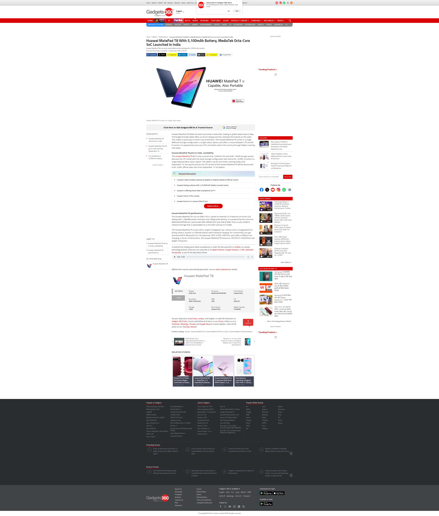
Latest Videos (265, 198)
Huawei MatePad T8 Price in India (216, 332)
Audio (224, 25)
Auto (187, 20)
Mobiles (169, 25)
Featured (263, 138)
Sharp (280, 412)
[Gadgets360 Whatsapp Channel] (284, 190)
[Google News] (290, 190)
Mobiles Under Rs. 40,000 (155, 418)
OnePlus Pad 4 (175, 415)
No (229, 11)
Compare (255, 20)
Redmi (280, 407)
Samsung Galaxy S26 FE (205, 409)
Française (246, 496)
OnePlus (265, 420)
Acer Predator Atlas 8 (227, 420)
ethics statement (222, 269)
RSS (243, 249)
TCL (279, 418)
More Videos (285, 262)
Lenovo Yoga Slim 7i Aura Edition (157, 431)
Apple (248, 409)
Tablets (261, 25)
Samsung (281, 409)
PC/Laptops (238, 25)
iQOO (248, 426)
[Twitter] (267, 190)
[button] (252, 371)
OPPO (264, 423)
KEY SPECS (179, 291)
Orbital (237, 247)
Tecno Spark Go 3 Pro (204, 407)
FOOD (183, 3)
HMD (247, 415)
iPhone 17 (173, 426)
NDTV (148, 3)
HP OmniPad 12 (175, 409)
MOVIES (170, 3)
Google (248, 412)
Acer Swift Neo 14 (203, 428)
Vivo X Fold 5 (150, 437)
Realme (264, 428)
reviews (201, 318)
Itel (247, 428)
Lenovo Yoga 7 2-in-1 (204, 431)
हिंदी (165, 3)
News (195, 20)
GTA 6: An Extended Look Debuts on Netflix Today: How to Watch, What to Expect (165, 451)
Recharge (269, 20)
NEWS (179, 298)
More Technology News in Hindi (278, 321)
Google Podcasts (231, 249)
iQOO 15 (149, 426)
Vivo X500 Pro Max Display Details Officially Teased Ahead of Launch (164, 472)
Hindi (228, 492)
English (221, 492)
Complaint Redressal (204, 503)
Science (269, 25)
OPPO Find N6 (151, 415)
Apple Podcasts (218, 249)
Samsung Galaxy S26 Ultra (155, 407)
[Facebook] (262, 190)
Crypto (217, 25)
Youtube (229, 506)
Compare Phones (176, 436)
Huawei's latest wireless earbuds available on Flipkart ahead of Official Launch (207, 180)
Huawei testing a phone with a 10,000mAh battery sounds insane (202, 185)
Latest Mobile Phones (177, 433)
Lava (263, 407)
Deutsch (238, 496)
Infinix (248, 423)
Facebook (175, 324)
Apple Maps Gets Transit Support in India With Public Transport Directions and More (204, 473)
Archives (178, 497)
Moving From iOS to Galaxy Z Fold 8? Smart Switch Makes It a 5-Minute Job (281, 166)
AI (169, 20)
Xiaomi (280, 423)
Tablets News (163, 37)
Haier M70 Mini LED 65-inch (229, 415)
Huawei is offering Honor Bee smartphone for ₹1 (196, 190)
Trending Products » (267, 70)
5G (286, 25)
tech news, (193, 318)
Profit (160, 3)
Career (199, 489)
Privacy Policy (201, 492)
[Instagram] (278, 190)
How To (186, 25)
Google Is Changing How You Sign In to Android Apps (241, 472)
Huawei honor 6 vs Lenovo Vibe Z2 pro (192, 201)
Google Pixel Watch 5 (227, 412)
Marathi (244, 3)
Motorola (265, 412)
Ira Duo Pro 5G (202, 434)
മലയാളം (230, 496)
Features (216, 20)
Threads (192, 324)
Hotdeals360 (250, 25)
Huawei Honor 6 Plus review (188, 196)
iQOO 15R (149, 434)
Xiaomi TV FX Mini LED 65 (228, 418)
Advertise (178, 506)
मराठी (249, 492)
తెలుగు (243, 492)
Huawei (187, 332)
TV (230, 25)
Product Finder (239, 20)
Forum (221, 321)
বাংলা (232, 492)
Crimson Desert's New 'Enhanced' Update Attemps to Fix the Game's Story (203, 451)
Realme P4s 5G (202, 423)
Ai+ (247, 407)
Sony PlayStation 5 (176, 407)
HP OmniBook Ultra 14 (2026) (180, 423)
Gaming (195, 25)
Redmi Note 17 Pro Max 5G (206, 412)
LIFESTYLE (190, 3)
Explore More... (213, 206)
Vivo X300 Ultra (151, 420)
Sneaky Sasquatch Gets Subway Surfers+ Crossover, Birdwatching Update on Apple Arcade (276, 473)
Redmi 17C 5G (202, 426)
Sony (280, 415)
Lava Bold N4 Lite (203, 420)
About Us (178, 489)
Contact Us (179, 500)
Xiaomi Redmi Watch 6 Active (230, 409)
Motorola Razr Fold (152, 409)
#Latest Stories (152, 467)
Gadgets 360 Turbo (179, 321)
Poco (264, 426)
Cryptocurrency (175, 420)
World (154, 3)
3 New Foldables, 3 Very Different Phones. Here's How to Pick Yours (281, 156)
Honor (248, 418)
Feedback (178, 495)
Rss (243, 506)
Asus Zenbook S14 (152, 423)
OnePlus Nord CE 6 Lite (178, 412)
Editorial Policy (202, 497)
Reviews (204, 20)
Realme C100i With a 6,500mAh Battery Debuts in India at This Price (277, 450)
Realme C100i (202, 418)
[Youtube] (273, 190)
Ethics (199, 495)
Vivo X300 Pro (151, 428)
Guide (226, 20)
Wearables (278, 25)
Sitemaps (178, 492)
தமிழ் (237, 492)
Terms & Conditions (204, 500)
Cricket (177, 3)
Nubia (264, 418)
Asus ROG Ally (225, 423)
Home (150, 20)
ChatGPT (149, 412)
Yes (237, 11)
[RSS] (291, 3)
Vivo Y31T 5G (201, 415)
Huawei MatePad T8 (183, 156)
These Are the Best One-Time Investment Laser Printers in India (239, 450)
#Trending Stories (153, 445)
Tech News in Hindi (267, 269)
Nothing (265, 415)
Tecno (280, 420)
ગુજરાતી (222, 496)
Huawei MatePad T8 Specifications (241, 332)
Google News (205, 324)
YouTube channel (189, 326)
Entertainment (206, 25)
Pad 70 (222, 407)
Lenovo (264, 409)
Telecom (178, 25)
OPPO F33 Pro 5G (176, 418)
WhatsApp (184, 324)
